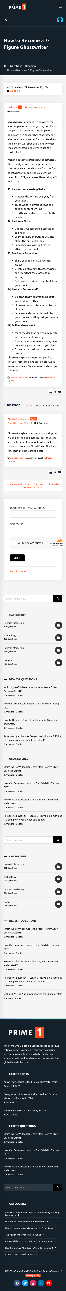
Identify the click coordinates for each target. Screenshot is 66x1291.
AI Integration (47, 1241)
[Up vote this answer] (51, 472)
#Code (30, 1241)
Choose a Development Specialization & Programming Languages (32, 1213)
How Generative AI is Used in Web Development (30, 1247)
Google (8, 660)
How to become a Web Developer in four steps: (30, 1228)
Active (29, 405)
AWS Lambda (13, 1241)
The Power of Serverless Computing (24, 1234)
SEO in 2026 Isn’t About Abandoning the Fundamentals (33, 993)
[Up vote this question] (51, 392)
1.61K (33, 418)
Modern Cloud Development (21, 1254)
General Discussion (14, 622)
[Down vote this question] (59, 392)
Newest (47, 405)
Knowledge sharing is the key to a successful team (30, 1081)
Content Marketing (14, 647)
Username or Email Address (27, 507)
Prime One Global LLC (26, 1271)
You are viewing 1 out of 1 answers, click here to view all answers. (33, 485)
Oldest (56, 405)
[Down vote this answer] (59, 472)
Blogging (30, 65)
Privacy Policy (33, 1275)
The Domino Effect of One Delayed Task (25, 1110)
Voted (38, 405)
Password (16, 523)
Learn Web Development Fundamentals (26, 1221)
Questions (16, 65)
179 (20, 107)
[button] (58, 20)
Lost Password (18, 571)
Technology (10, 635)
